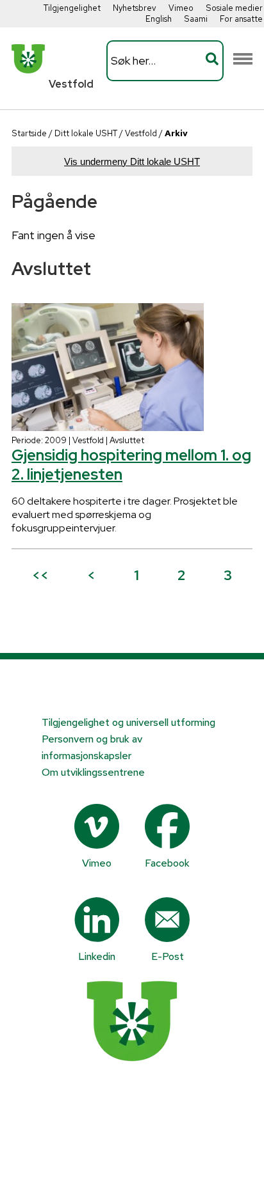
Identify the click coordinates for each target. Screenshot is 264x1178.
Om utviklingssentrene (93, 772)
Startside (29, 133)
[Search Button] (211, 61)
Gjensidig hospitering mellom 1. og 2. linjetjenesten (131, 464)
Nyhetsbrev (134, 8)
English (158, 18)
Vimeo (181, 8)
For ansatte (241, 18)
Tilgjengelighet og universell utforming (128, 722)
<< (40, 575)
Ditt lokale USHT (85, 133)
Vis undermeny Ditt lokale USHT (132, 161)
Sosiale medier (234, 8)
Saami (196, 18)
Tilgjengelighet (72, 8)
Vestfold (141, 133)
